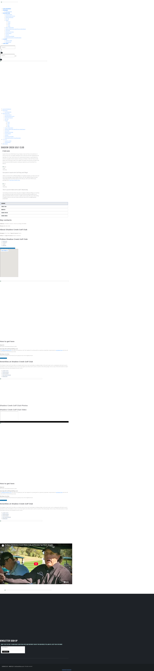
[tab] (34, 203)
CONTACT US (5, 666)
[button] (3, 358)
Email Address (5, 647)
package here (59, 350)
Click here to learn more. (14, 180)
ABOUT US (11, 666)
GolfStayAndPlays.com (6, 350)
